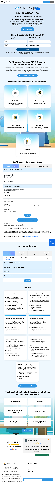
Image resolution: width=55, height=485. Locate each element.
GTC (29, 468)
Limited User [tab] (27, 166)
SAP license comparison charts (31, 236)
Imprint (30, 470)
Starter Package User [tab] (11, 166)
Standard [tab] (21, 253)
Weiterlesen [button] (37, 451)
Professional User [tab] (43, 166)
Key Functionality (7, 259)
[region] (27, 478)
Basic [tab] (9, 253)
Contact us (31, 466)
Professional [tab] (46, 253)
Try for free (27, 215)
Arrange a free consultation (27, 386)
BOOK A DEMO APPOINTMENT (27, 75)
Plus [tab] (33, 253)
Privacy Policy (31, 472)
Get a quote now (27, 29)
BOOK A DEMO (27, 430)
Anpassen (27, 479)
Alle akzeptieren (47, 479)
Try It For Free (46, 1)
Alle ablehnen (37, 479)
